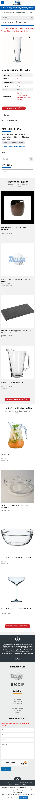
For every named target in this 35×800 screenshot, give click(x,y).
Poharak (20, 99)
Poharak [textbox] (17, 171)
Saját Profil (17, 697)
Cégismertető (17, 702)
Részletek (16, 797)
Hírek (17, 706)
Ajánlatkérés (13, 108)
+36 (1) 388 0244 (7, 12)
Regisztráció (22, 22)
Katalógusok (17, 704)
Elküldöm (6, 769)
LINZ (18, 82)
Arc (18, 79)
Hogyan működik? (17, 708)
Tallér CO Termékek (18, 29)
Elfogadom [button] (23, 797)
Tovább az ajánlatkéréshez (13, 142)
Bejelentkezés (9, 22)
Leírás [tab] (6, 115)
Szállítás (17, 711)
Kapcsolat (17, 713)
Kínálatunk (18, 699)
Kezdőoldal (5, 29)
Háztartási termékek (24, 97)
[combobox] (17, 171)
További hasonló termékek (17, 399)
